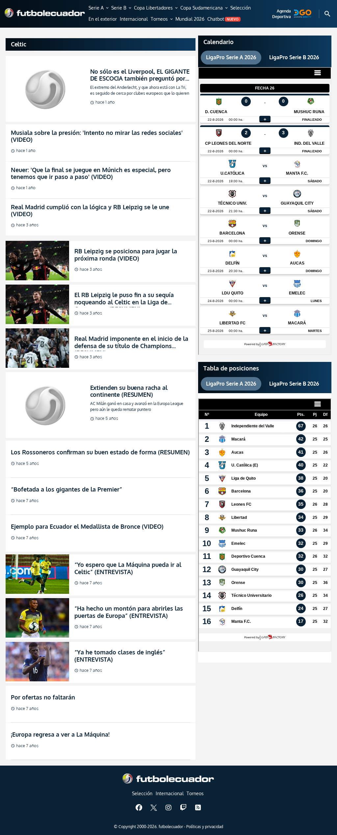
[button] (99, 8)
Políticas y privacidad (204, 826)
